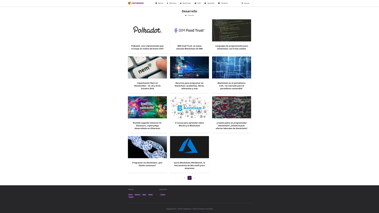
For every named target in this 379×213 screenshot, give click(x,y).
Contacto (162, 195)
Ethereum (137, 195)
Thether (150, 195)
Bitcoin (130, 195)
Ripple (144, 195)
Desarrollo (191, 15)
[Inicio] (136, 3)
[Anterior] (185, 178)
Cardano (131, 197)
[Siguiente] (194, 178)
